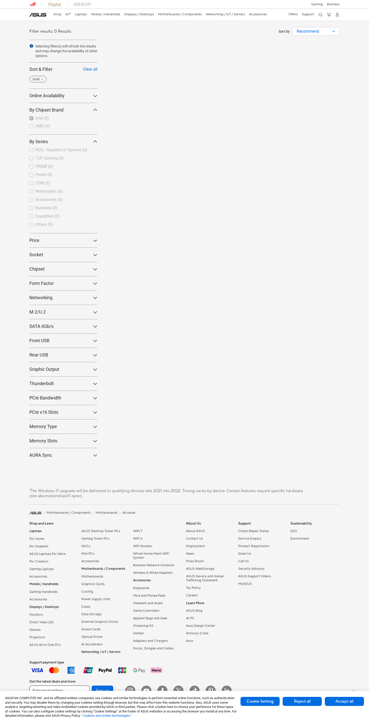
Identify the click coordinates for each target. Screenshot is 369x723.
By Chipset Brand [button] (46, 110)
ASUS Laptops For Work (47, 554)
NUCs (85, 546)
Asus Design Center (200, 626)
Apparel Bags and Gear (150, 618)
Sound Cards (91, 629)
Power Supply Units (95, 599)
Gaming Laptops (41, 569)
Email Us (244, 554)
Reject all (302, 701)
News (190, 554)
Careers (192, 595)
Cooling (87, 592)
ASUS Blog (194, 611)
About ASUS (195, 531)
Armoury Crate (197, 633)
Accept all (344, 701)
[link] (37, 15)
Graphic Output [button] (44, 369)
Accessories (38, 577)
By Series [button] (38, 141)
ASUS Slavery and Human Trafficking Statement (205, 578)
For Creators (38, 561)
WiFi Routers (142, 546)
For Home (36, 539)
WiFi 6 (137, 539)
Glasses (35, 630)
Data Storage (91, 614)
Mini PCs (87, 554)
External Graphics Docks (99, 622)
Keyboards (141, 588)
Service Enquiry (249, 539)
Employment (195, 546)
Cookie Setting (260, 701)
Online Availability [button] (47, 95)
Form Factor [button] (41, 283)
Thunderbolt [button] (41, 383)
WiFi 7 (137, 531)
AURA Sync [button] (40, 455)
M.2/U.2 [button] (37, 312)
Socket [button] (36, 254)
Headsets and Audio (148, 603)
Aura (189, 641)
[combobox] (316, 31)
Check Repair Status (253, 531)
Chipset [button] (37, 269)
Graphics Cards (93, 584)
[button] (317, 4)
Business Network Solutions (153, 565)
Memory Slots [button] (43, 440)
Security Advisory (251, 569)
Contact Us (194, 539)
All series (129, 513)
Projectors (37, 637)
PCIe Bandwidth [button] (45, 397)
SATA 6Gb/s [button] (41, 326)
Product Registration (253, 546)
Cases (85, 607)
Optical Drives (92, 637)
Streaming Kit (143, 626)
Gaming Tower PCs (95, 539)
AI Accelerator (92, 644)
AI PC (190, 618)
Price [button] (34, 240)
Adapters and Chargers (150, 641)
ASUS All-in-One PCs (45, 645)
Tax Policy (193, 588)
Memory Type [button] (43, 426)
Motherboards (92, 577)
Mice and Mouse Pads (149, 596)
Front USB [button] (39, 340)
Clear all (90, 69)
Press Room (195, 561)
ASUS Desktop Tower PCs (100, 531)
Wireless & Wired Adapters (153, 573)
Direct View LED (41, 622)
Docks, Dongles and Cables (153, 648)
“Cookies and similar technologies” (106, 715)
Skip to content (32, 15)
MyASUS (245, 584)
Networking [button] (40, 297)
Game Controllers (146, 611)
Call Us (243, 561)
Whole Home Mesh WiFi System (151, 556)
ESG (293, 531)
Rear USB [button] (38, 354)
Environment (299, 539)
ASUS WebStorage (200, 569)
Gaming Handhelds (43, 592)
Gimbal (138, 633)
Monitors (36, 615)
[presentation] (333, 31)
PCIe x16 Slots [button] (43, 412)
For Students (38, 546)
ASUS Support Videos (254, 576)
